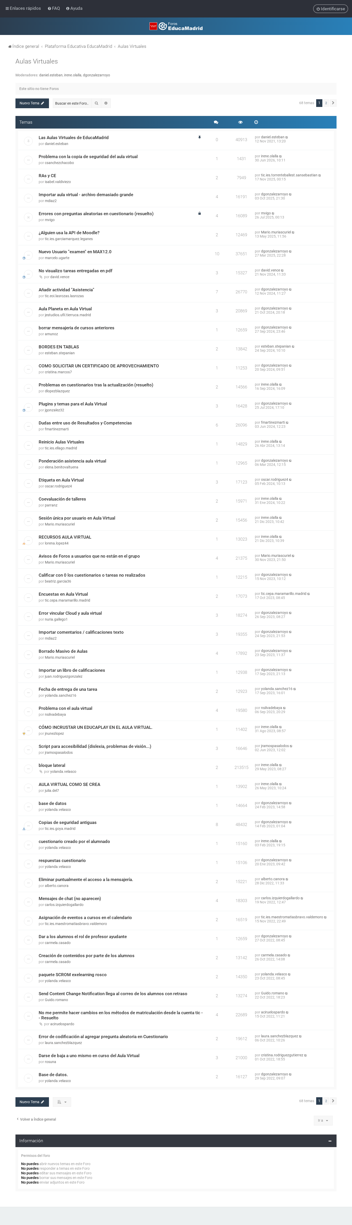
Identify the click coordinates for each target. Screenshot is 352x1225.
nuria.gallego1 (56, 619)
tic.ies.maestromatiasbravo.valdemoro (76, 924)
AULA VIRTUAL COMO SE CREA (69, 784)
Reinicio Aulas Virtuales (61, 441)
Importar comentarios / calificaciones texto (81, 632)
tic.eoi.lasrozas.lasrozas (64, 296)
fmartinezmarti (57, 429)
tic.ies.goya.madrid (60, 829)
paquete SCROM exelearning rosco (73, 974)
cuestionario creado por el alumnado (74, 841)
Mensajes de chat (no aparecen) (70, 898)
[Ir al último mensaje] (287, 137)
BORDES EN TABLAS (59, 346)
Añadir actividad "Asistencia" (66, 289)
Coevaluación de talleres (62, 499)
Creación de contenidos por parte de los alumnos (87, 955)
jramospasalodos (59, 752)
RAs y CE (47, 175)
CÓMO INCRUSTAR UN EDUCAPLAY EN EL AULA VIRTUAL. (96, 727)
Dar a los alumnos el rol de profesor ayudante (83, 936)
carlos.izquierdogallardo (64, 905)
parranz (51, 505)
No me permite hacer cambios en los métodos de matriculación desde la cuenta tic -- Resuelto (121, 1015)
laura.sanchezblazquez (63, 1043)
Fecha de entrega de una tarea (68, 689)
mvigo (50, 220)
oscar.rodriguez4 (58, 486)
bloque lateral (52, 765)
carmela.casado (58, 943)
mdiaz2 (51, 201)
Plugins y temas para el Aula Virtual (73, 403)
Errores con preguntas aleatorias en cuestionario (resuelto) (96, 213)
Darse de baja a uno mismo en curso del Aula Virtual (89, 1055)
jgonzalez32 (54, 410)
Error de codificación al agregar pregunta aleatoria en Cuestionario (103, 1036)
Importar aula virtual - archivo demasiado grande (86, 194)
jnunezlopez (54, 733)
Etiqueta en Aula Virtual (61, 480)
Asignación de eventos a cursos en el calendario (85, 917)
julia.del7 (52, 790)
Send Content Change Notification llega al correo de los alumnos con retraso (113, 993)
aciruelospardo (62, 1024)
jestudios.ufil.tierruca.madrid (68, 315)
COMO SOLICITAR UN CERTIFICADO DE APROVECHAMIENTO (99, 365)
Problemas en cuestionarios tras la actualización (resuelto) (96, 384)
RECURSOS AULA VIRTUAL (65, 537)
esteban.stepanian (60, 353)
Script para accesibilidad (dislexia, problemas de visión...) (95, 746)
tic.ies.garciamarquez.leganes (69, 239)
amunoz (51, 334)
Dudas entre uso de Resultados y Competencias (85, 422)
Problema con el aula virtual (65, 708)
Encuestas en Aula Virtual (63, 594)
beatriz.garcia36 (58, 581)
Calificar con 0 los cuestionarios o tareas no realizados (92, 575)
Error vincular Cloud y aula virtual (70, 613)
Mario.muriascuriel (276, 232)
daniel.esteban (51, 75)
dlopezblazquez (57, 391)
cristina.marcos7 (58, 372)
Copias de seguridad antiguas (68, 822)
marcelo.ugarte (57, 258)
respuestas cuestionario (62, 860)
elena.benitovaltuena (61, 467)
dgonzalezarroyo (96, 75)
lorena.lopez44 (57, 543)
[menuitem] (54, 8)
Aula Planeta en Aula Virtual (65, 308)
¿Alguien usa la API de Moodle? (69, 232)
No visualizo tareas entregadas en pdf (75, 270)
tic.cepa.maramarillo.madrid (67, 600)
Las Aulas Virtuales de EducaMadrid (74, 137)
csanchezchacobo (59, 163)
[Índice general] (176, 26)
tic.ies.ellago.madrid (61, 448)
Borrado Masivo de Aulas (63, 651)
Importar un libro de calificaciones (72, 670)
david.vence (59, 277)
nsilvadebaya (55, 714)
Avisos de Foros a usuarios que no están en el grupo (89, 556)
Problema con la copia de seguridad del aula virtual (88, 156)
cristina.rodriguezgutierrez (282, 1055)
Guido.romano (56, 1000)
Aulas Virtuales (36, 61)
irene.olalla (72, 75)
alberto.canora (57, 886)
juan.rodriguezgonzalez (63, 676)
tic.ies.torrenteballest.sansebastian (289, 175)
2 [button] (326, 103)
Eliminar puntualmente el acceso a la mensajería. (86, 879)
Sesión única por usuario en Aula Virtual (77, 518)
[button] (333, 103)
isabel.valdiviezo (58, 182)
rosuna (50, 1062)
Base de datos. (53, 1074)
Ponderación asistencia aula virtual (72, 461)
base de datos (52, 803)
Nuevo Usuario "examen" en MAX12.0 (75, 251)
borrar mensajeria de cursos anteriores (76, 327)
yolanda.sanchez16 (60, 695)
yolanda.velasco (63, 771)
